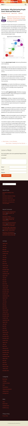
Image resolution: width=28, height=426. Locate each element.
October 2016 (5, 354)
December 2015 (6, 370)
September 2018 (6, 320)
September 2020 (6, 273)
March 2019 (5, 308)
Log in (4, 401)
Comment (4, 158)
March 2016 (5, 364)
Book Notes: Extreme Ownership (9, 235)
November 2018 (6, 316)
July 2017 (4, 344)
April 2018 (4, 328)
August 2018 (5, 322)
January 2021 (5, 267)
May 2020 (4, 279)
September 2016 (6, 356)
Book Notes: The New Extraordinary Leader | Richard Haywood (8, 218)
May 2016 (4, 360)
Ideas (4, 385)
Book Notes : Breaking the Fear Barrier (16, 143)
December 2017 (6, 336)
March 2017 (5, 346)
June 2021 (5, 257)
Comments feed (6, 405)
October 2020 (5, 271)
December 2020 (6, 269)
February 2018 (5, 332)
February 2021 (5, 265)
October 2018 (5, 318)
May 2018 (4, 326)
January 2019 (5, 312)
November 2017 (6, 338)
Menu (2, 4)
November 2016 (6, 352)
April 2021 (4, 261)
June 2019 (5, 302)
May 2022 (4, 249)
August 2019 (5, 297)
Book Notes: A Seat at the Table (9, 200)
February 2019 (5, 310)
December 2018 (6, 314)
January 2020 (5, 287)
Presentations (5, 387)
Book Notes (15, 13)
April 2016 (4, 362)
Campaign (4, 381)
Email (3, 169)
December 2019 (6, 289)
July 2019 (4, 300)
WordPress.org (6, 407)
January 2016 (5, 368)
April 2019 (4, 306)
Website (3, 172)
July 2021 (4, 255)
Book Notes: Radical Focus (8, 198)
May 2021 (4, 259)
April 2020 (4, 281)
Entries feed (5, 403)
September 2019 (6, 295)
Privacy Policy (5, 415)
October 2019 (5, 293)
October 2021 (5, 253)
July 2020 (4, 277)
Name (3, 167)
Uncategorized (5, 393)
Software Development (7, 389)
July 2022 (4, 245)
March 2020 (5, 283)
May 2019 (4, 304)
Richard (20, 13)
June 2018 (5, 324)
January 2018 (5, 334)
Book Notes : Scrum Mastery (9, 141)
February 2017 (5, 348)
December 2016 (6, 350)
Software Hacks (6, 391)
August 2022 (5, 243)
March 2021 (5, 263)
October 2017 (5, 340)
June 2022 (5, 247)
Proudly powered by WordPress (14, 423)
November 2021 (6, 251)
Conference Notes (6, 383)
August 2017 (5, 342)
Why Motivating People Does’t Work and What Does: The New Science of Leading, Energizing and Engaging (16, 18)
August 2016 (5, 358)
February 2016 (5, 366)
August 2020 (5, 275)
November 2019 (6, 291)
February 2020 (5, 285)
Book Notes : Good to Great (9, 230)
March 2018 (5, 330)
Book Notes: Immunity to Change (9, 196)
